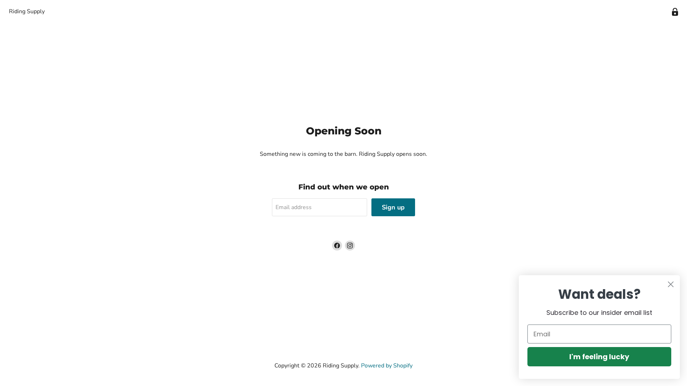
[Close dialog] (670, 284)
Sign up (393, 207)
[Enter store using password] (675, 12)
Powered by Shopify (387, 366)
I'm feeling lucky (599, 357)
